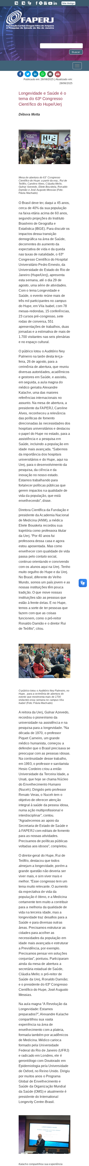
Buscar (76, 52)
